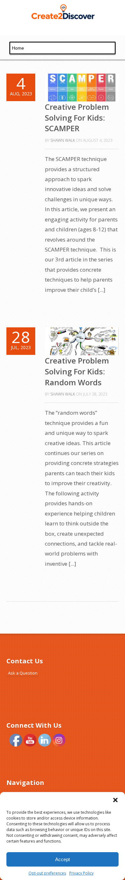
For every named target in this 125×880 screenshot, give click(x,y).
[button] (115, 800)
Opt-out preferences (47, 873)
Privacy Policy (81, 873)
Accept (62, 859)
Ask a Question (23, 673)
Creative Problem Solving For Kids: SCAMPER (77, 117)
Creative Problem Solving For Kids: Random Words (77, 371)
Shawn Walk (62, 140)
